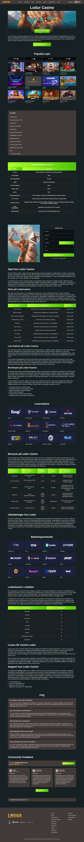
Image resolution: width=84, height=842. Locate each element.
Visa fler (42, 790)
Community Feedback (15, 153)
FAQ (11, 150)
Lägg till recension (69, 763)
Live (32, 58)
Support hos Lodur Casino (16, 147)
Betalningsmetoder (14, 138)
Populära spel (13, 117)
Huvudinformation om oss (16, 120)
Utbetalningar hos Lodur (16, 135)
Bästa (15, 58)
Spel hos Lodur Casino (15, 126)
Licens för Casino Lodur (16, 144)
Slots (67, 58)
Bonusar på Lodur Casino (16, 132)
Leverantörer (13, 129)
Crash (49, 58)
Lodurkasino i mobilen (15, 141)
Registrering (13, 123)
